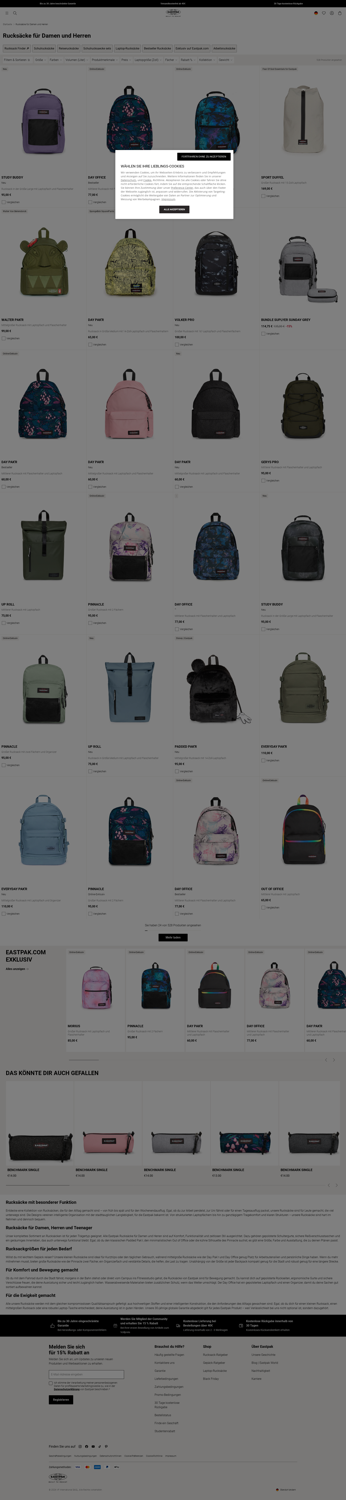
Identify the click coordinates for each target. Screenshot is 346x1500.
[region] (174, 184)
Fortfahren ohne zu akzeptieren (204, 156)
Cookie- (147, 180)
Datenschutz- (129, 180)
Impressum (168, 199)
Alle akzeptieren (174, 209)
